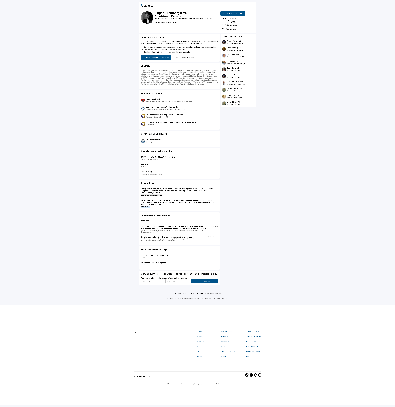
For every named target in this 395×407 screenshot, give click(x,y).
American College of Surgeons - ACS (156, 263)
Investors (201, 341)
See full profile (157, 57)
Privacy (224, 356)
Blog (199, 346)
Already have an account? (183, 57)
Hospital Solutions (252, 351)
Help (247, 356)
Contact (200, 356)
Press (199, 336)
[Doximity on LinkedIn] (255, 375)
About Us (201, 331)
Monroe (174, 16)
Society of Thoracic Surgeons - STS (155, 255)
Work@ (200, 351)
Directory (225, 346)
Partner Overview (252, 331)
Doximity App (226, 331)
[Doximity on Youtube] (259, 375)
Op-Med (224, 336)
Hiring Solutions (251, 346)
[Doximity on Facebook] (251, 375)
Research (225, 341)
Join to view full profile (234, 13)
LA (180, 16)
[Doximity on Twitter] (247, 375)
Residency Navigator (253, 336)
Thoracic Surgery (162, 16)
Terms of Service (228, 351)
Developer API (251, 341)
